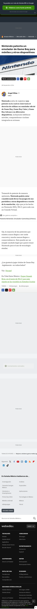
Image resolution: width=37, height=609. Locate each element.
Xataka (4, 536)
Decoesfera (5, 577)
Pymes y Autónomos (25, 577)
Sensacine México (24, 592)
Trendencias (6, 574)
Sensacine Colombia (25, 595)
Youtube (18, 461)
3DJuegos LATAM (24, 590)
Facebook (18, 79)
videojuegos (25, 286)
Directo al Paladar (7, 562)
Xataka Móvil (6, 539)
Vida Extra (22, 539)
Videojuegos (13, 286)
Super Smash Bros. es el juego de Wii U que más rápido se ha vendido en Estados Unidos (18, 279)
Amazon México (9, 36)
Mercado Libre (21, 36)
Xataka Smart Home (8, 545)
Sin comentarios (9, 79)
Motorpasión (23, 562)
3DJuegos (22, 536)
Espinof (21, 552)
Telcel (21, 504)
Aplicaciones (23, 491)
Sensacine (22, 549)
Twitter (21, 79)
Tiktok (7, 465)
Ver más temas (8, 510)
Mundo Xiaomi (6, 547)
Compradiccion (7, 580)
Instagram (21, 461)
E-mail (28, 79)
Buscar (34, 518)
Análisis (21, 482)
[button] (13, 93)
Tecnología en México (26, 497)
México (21, 501)
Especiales (22, 485)
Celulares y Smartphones (6, 492)
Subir (29, 526)
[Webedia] (8, 527)
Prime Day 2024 (7, 497)
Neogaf (9, 271)
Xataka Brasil (6, 592)
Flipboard (25, 79)
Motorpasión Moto (25, 564)
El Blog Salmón (23, 574)
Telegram (25, 461)
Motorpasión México (25, 598)
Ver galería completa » (10, 215)
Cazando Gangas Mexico (7, 486)
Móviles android (7, 501)
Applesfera (5, 542)
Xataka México (6, 590)
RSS (29, 461)
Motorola (31, 36)
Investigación (6, 482)
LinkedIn (3, 465)
